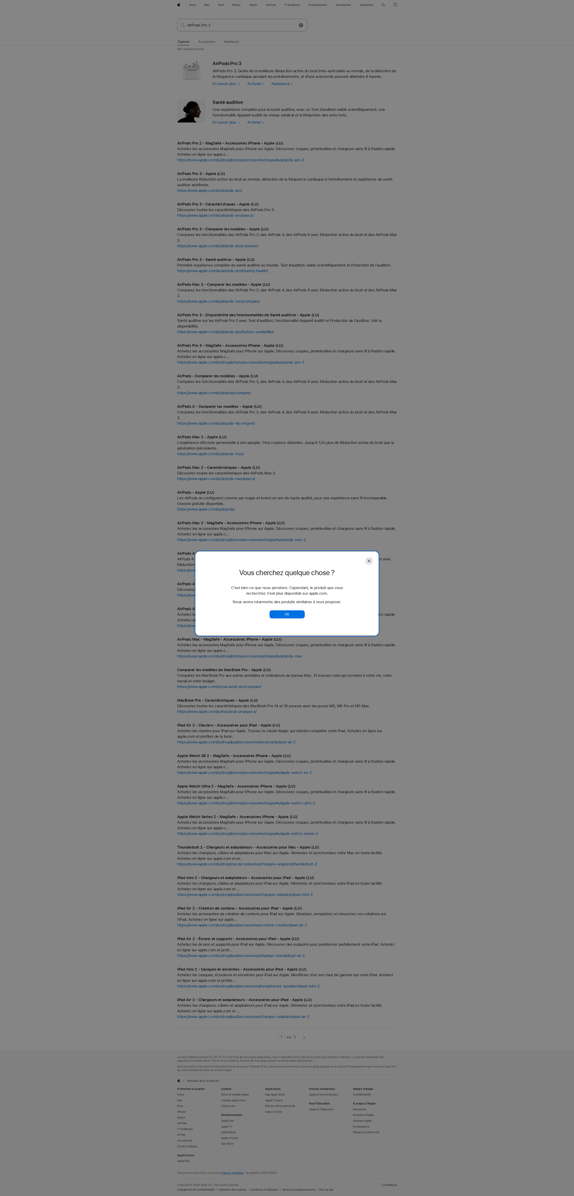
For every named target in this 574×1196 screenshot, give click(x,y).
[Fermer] (369, 561)
